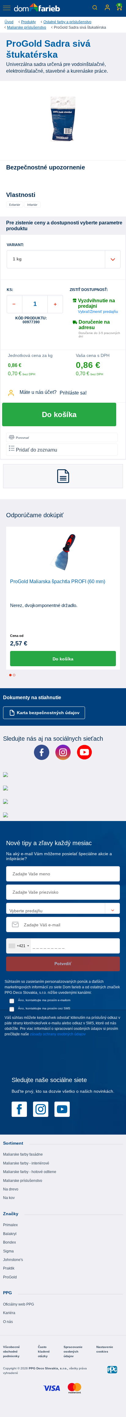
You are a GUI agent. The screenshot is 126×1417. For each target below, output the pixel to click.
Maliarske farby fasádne (23, 1154)
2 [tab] (14, 675)
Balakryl (10, 1234)
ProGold (10, 1277)
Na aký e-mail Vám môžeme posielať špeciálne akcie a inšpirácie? (59, 856)
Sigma (8, 1251)
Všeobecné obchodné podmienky (11, 1351)
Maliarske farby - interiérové (26, 1163)
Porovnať (22, 437)
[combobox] (18, 946)
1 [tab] (10, 675)
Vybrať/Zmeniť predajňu (98, 312)
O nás (8, 1322)
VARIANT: (15, 245)
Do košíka (59, 414)
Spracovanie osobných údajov (73, 1351)
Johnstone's (13, 1260)
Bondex (9, 1242)
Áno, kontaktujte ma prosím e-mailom (44, 1000)
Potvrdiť (63, 963)
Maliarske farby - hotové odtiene (29, 1172)
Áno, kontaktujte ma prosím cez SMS (44, 1008)
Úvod (9, 22)
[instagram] (40, 1108)
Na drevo (10, 1189)
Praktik (8, 1268)
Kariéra (9, 1313)
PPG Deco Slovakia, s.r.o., (49, 1368)
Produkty (28, 22)
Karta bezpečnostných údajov (48, 712)
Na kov (9, 1198)
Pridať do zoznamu (36, 449)
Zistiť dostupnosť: (89, 290)
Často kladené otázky (44, 1351)
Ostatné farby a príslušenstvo (67, 22)
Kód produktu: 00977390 (31, 320)
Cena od (17, 636)
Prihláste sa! (73, 392)
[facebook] (19, 1108)
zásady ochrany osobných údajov (58, 1034)
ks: (10, 290)
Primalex (10, 1225)
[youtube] (62, 1108)
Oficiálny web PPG (18, 1304)
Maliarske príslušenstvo (26, 27)
